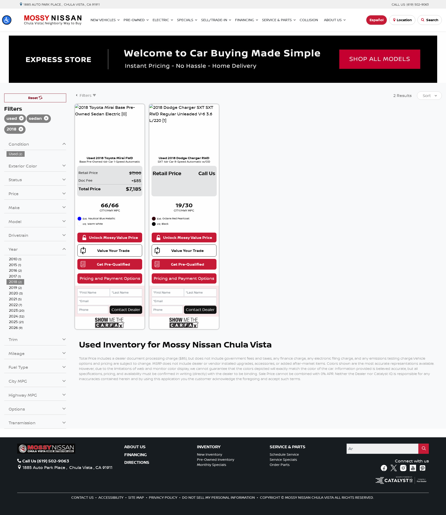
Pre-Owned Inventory (215, 459)
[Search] (423, 449)
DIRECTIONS (136, 462)
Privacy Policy (163, 497)
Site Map (136, 497)
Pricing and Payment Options (110, 278)
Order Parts (280, 464)
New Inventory (209, 454)
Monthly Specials (211, 464)
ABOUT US (135, 447)
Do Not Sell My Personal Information (219, 497)
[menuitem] (36, 154)
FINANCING (135, 454)
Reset (33, 97)
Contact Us (83, 497)
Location (404, 19)
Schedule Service (284, 454)
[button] (6, 20)
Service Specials (283, 459)
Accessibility (111, 497)
